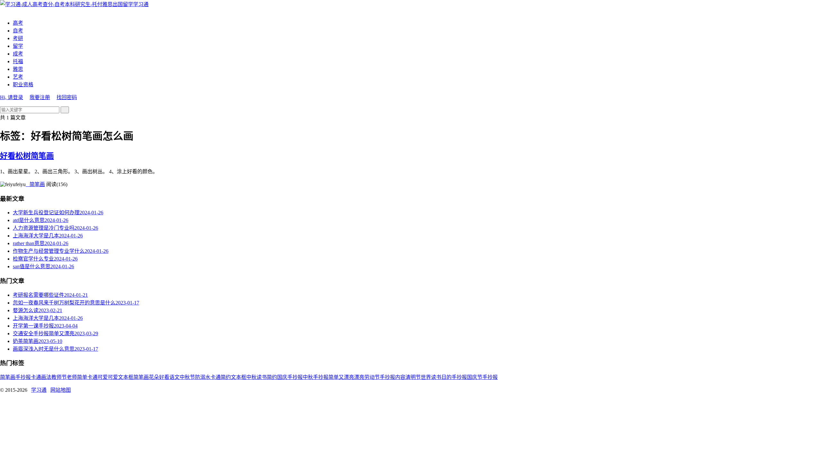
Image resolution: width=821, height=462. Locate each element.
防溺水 (202, 377)
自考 (18, 30)
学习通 (140, 4)
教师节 (59, 377)
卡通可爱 (97, 377)
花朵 (154, 377)
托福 (18, 61)
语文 (174, 377)
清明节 (413, 377)
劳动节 (372, 377)
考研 (18, 38)
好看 (164, 377)
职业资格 (23, 84)
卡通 (36, 377)
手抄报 (23, 377)
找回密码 (66, 97)
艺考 (18, 77)
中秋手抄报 (315, 377)
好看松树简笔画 (27, 156)
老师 (72, 377)
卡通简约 (220, 377)
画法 (46, 377)
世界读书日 (433, 377)
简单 (82, 377)
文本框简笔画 (133, 377)
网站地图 (60, 390)
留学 (18, 46)
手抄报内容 (392, 377)
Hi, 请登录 (11, 97)
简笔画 (35, 184)
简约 (272, 377)
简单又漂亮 (341, 377)
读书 (262, 377)
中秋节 (187, 377)
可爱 (113, 377)
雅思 (18, 69)
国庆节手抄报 (482, 377)
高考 (18, 23)
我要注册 (40, 97)
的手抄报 (456, 377)
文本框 (238, 377)
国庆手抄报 (290, 377)
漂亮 (359, 377)
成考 (18, 53)
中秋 (251, 377)
